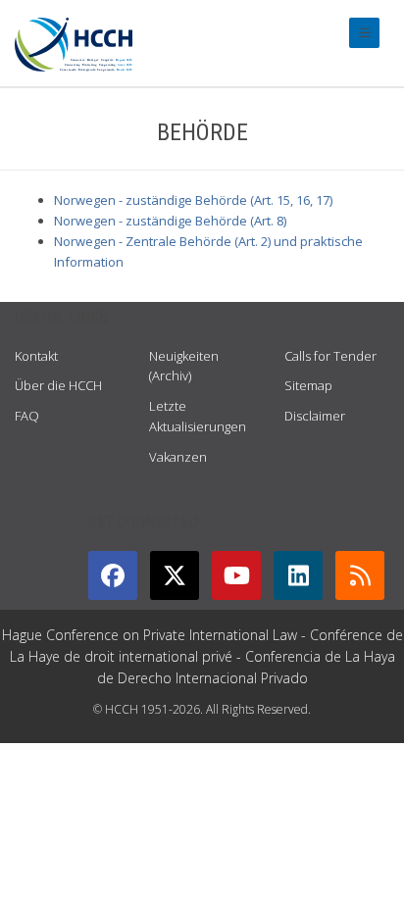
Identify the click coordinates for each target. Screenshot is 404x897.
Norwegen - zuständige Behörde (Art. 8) (170, 220)
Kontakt (36, 356)
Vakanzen (178, 457)
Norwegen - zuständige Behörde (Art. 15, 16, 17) (193, 200)
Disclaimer (314, 415)
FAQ (27, 415)
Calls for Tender (330, 356)
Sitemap (308, 385)
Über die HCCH (58, 385)
